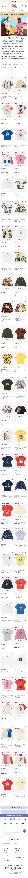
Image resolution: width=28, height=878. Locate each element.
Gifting (16, 843)
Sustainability (6, 860)
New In (6, 10)
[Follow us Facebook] (5, 824)
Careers (16, 846)
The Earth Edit (15, 840)
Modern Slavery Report (20, 857)
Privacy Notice (18, 848)
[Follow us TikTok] (23, 824)
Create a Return (6, 846)
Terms (16, 852)
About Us (5, 850)
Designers (20, 10)
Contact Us (5, 848)
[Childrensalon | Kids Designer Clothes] (14, 5)
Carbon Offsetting (7, 858)
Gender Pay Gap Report (6, 855)
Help (16, 855)
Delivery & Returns (7, 843)
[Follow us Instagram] (11, 824)
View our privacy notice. (6, 834)
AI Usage (17, 850)
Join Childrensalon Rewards (14, 815)
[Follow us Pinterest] (17, 824)
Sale (13, 10)
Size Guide (5, 852)
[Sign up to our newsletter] (24, 831)
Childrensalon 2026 (16, 872)
